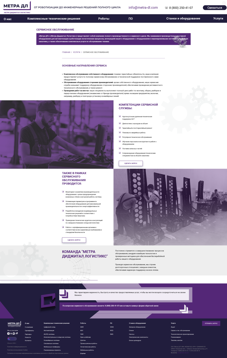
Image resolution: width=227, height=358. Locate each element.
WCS (111, 330)
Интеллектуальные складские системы (57, 337)
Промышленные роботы (88, 343)
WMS (112, 327)
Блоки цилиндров (135, 340)
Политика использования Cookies (17, 350)
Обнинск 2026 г (11, 343)
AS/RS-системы (49, 334)
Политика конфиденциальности (17, 346)
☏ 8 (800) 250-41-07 (179, 8)
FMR (81, 334)
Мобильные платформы (52, 347)
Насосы (131, 334)
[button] (8, 19)
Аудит (173, 327)
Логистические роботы (88, 347)
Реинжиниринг (176, 337)
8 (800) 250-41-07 (183, 350)
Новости (28, 337)
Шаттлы (83, 340)
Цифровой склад (49, 327)
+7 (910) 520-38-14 (194, 350)
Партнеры (28, 334)
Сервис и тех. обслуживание (180, 330)
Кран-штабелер (85, 337)
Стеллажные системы (51, 343)
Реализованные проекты (52, 350)
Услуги (76, 52)
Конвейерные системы (52, 340)
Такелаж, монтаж (176, 340)
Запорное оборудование (137, 327)
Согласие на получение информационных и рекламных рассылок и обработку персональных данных (37, 353)
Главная (66, 52)
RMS (111, 334)
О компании (29, 327)
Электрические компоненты (138, 337)
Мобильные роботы (87, 350)
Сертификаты (29, 330)
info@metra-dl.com (143, 8)
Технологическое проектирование (182, 334)
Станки (131, 330)
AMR (82, 327)
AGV (81, 330)
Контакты (28, 340)
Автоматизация (49, 330)
